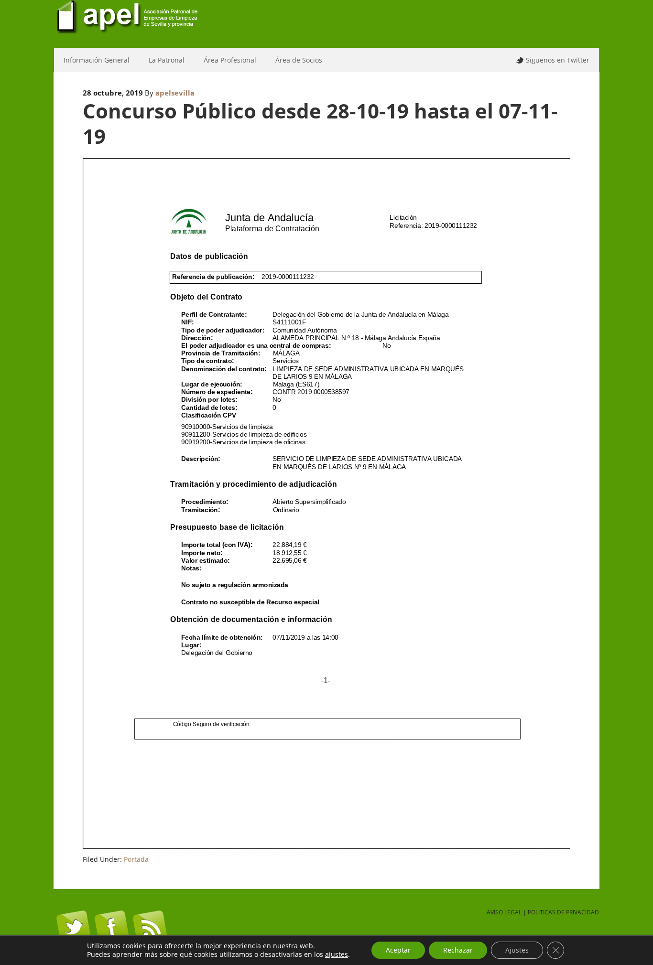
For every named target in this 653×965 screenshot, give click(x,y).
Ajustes (517, 949)
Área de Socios (294, 59)
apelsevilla (175, 92)
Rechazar (458, 949)
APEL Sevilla (326, 24)
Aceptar (398, 949)
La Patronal (162, 59)
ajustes (336, 954)
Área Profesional (225, 59)
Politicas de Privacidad (563, 912)
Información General (92, 59)
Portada (136, 859)
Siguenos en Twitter (557, 59)
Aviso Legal (504, 912)
